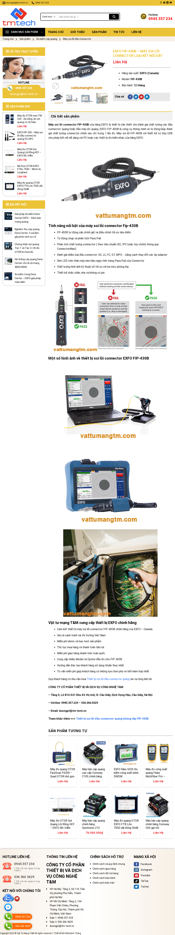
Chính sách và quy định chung (109, 864)
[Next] (102, 69)
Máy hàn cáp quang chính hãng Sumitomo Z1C (93, 824)
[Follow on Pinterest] (164, 3)
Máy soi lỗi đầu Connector (77, 39)
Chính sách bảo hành (104, 878)
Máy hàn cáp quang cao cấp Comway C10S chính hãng (93, 773)
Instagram (146, 869)
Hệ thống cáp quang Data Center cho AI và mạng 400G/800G (29, 263)
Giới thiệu (77, 32)
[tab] (110, 116)
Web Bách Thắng (73, 933)
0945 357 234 (23, 88)
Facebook (146, 864)
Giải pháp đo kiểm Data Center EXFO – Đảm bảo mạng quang (28, 218)
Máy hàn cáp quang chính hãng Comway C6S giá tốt (157, 824)
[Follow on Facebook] (161, 3)
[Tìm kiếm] (114, 17)
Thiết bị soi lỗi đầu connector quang (108, 679)
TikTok (144, 881)
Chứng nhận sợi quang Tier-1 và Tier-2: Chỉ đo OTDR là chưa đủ (27, 248)
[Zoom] (55, 86)
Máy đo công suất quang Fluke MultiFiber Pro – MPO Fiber (156, 773)
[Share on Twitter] (135, 96)
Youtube (145, 875)
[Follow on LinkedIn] (167, 3)
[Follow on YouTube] (171, 3)
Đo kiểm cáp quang (46, 39)
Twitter (145, 886)
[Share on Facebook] (130, 96)
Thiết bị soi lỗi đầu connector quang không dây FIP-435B (112, 718)
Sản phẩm (99, 32)
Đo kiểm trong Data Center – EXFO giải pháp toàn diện (28, 278)
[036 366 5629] (8, 926)
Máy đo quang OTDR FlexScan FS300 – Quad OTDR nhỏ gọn (62, 773)
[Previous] (56, 69)
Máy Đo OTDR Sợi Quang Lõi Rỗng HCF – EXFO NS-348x (62, 824)
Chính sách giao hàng (104, 868)
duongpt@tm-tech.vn (24, 94)
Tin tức (119, 32)
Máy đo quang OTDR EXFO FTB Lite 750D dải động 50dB (126, 824)
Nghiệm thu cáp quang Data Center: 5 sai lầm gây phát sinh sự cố (27, 233)
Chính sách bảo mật (104, 882)
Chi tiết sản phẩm (65, 116)
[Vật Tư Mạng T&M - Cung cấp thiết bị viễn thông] (19, 17)
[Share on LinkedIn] (147, 96)
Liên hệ (136, 32)
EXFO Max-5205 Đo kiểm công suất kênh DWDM (126, 773)
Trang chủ (56, 32)
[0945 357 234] (8, 916)
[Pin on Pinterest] (141, 96)
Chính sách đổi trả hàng (105, 873)
